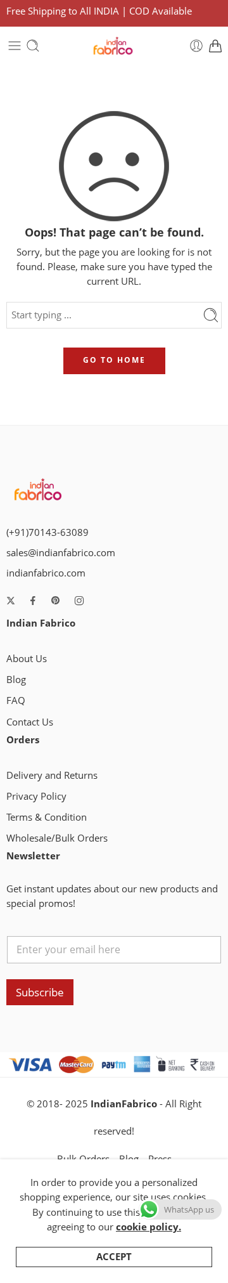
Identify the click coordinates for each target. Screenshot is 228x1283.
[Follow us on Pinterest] (56, 601)
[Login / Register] (196, 45)
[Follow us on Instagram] (79, 600)
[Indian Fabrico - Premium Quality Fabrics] (114, 45)
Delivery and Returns (52, 775)
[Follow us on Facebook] (33, 601)
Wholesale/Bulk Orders (57, 838)
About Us (26, 659)
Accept (114, 1257)
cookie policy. (148, 1227)
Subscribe (40, 992)
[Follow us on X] (10, 600)
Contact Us (29, 722)
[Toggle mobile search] (33, 46)
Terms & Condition (46, 817)
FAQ (15, 700)
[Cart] (215, 45)
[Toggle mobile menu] (14, 45)
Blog (16, 680)
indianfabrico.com (46, 573)
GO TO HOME (114, 360)
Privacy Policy (36, 796)
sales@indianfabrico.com (60, 553)
